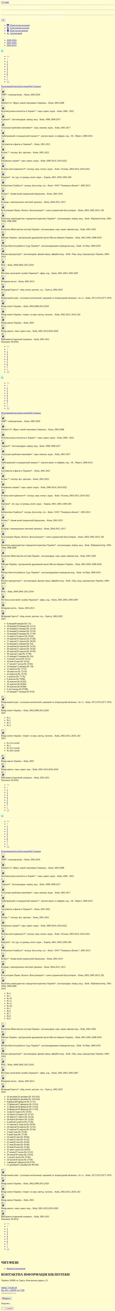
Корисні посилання (16, 1268)
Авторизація (15, 33)
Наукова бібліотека (18, 2)
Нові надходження (18, 30)
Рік (30, 86)
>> (8, 81)
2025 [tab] (12, 42)
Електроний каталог (19, 28)
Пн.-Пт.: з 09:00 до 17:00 (12, 1290)
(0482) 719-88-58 (9, 1287)
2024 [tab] (12, 45)
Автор (16, 86)
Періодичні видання (19, 25)
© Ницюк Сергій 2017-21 (8, 1293)
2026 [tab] (12, 40)
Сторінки (36, 86)
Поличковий (7, 86)
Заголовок (24, 86)
